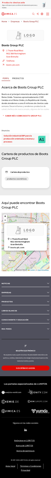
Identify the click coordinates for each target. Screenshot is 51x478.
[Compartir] (37, 14)
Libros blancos (9, 311)
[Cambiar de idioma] (42, 14)
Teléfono (10, 60)
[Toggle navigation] (47, 14)
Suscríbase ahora (25, 368)
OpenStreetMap (43, 270)
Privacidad (25, 470)
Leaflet (32, 270)
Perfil (6, 78)
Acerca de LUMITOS (24, 445)
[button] (25, 253)
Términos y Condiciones (30, 466)
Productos (18, 78)
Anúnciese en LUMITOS (24, 440)
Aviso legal (10, 466)
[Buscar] (33, 14)
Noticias (6, 283)
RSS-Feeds (7, 329)
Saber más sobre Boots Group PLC (23, 115)
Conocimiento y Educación (15, 320)
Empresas (6, 293)
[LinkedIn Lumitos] (25, 430)
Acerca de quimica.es (25, 450)
